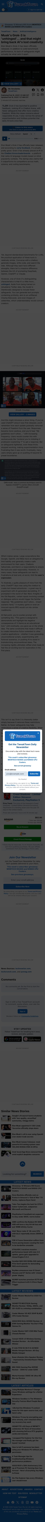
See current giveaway (22, 766)
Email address (10, 769)
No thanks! (22, 779)
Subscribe (34, 774)
